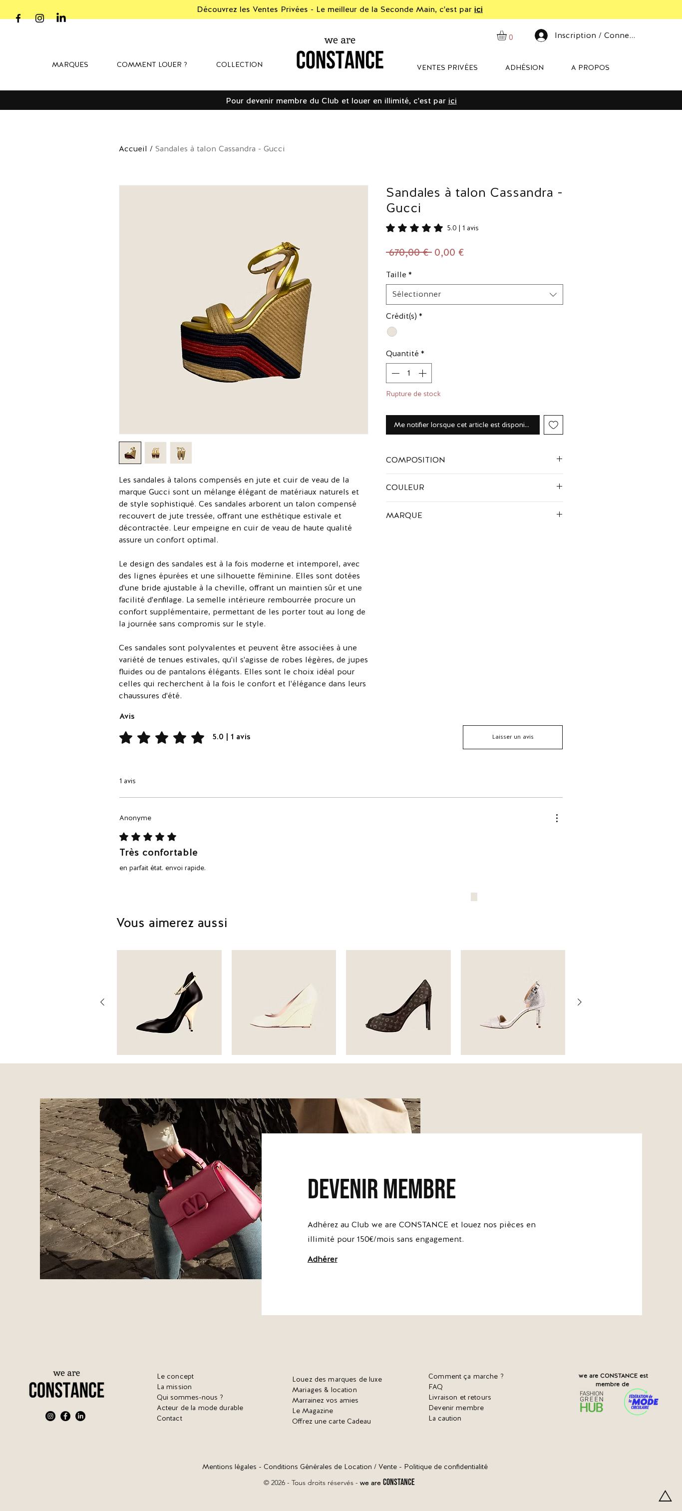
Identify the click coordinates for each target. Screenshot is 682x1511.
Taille (399, 274)
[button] (507, 35)
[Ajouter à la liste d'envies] (553, 425)
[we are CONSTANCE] (61, 18)
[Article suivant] (580, 1002)
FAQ (435, 1386)
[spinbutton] (408, 373)
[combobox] (474, 294)
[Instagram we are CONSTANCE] (39, 18)
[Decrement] (394, 373)
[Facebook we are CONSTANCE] (18, 18)
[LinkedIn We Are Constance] (80, 1416)
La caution (444, 1418)
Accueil (133, 148)
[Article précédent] (102, 1002)
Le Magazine (312, 1410)
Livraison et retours (459, 1397)
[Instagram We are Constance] (50, 1416)
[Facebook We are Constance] (65, 1416)
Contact (169, 1418)
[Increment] (423, 373)
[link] (432, 227)
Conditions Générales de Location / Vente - (334, 1466)
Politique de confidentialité (446, 1466)
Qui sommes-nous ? (190, 1397)
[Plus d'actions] (557, 818)
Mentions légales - (233, 1466)
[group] (341, 1002)
